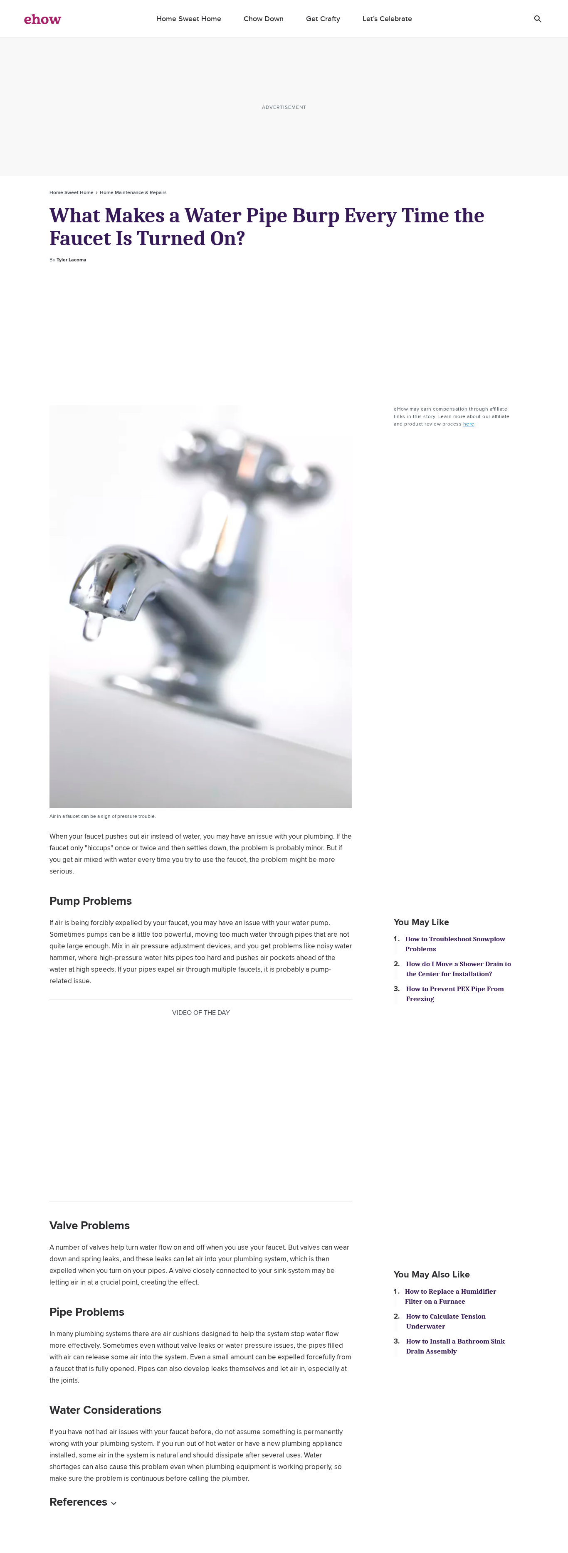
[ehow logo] (43, 18)
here (468, 423)
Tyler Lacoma (71, 259)
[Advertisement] (284, 334)
